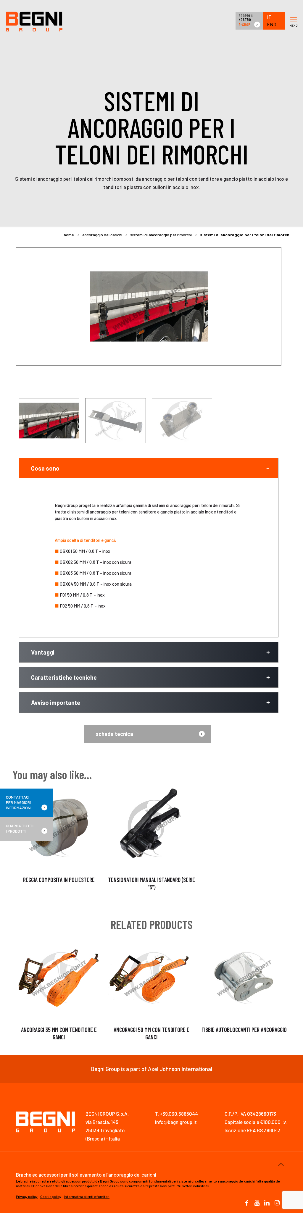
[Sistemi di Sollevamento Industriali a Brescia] (34, 20)
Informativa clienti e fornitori (86, 1196)
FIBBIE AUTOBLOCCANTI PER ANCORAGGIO (244, 1029)
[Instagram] (277, 1203)
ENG (271, 24)
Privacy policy (27, 1196)
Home (69, 234)
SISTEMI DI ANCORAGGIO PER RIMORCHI (161, 234)
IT (269, 17)
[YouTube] (257, 1203)
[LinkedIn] (267, 1203)
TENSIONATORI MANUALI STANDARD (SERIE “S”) (151, 883)
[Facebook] (247, 1203)
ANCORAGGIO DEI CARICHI (102, 234)
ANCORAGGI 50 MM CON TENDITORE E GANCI (151, 1033)
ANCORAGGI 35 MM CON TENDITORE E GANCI (59, 1033)
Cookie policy (50, 1196)
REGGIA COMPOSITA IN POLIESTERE (59, 879)
